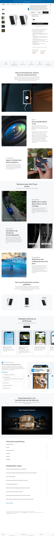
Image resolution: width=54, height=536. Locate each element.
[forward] (52, 377)
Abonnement (8, 515)
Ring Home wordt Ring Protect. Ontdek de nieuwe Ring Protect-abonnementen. (24, 1)
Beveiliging (8, 461)
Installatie (8, 455)
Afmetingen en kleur (10, 446)
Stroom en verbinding (10, 452)
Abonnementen (14, 4)
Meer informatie (38, 1)
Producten (8, 4)
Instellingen (33, 12)
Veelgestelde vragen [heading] (14, 468)
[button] (3, 9)
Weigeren (39, 12)
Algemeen (8, 458)
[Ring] (3, 4)
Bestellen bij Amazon (39, 23)
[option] (32, 19)
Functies (7, 449)
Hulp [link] (18, 4)
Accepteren (45, 12)
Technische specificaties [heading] (15, 443)
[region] (27, 97)
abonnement (25, 514)
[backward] (28, 377)
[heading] (27, 471)
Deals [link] (21, 4)
